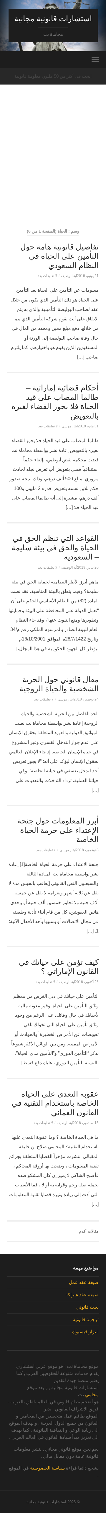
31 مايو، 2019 (88, 426)
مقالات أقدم (89, 1231)
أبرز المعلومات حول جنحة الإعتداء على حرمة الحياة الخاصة (58, 830)
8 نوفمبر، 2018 (87, 850)
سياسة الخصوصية (47, 1467)
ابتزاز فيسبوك (85, 1331)
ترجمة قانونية (86, 1319)
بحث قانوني (87, 1307)
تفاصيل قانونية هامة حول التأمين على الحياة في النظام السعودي (59, 256)
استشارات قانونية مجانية (53, 18)
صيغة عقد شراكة (82, 1294)
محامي (92, 1394)
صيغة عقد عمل (84, 1282)
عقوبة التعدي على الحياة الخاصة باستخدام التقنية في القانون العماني (55, 1103)
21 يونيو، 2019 (88, 276)
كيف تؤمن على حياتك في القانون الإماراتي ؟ (59, 967)
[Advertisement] (53, 167)
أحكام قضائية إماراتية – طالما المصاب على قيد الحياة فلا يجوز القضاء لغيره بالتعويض (55, 401)
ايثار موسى (70, 426)
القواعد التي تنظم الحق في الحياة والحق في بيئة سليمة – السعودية (55, 547)
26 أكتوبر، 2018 (87, 982)
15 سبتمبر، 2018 (86, 1123)
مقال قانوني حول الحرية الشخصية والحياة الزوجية (59, 684)
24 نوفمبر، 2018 (86, 699)
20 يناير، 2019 (88, 567)
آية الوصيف (69, 276)
